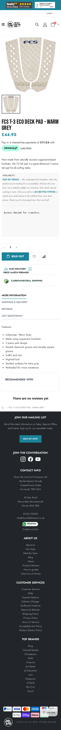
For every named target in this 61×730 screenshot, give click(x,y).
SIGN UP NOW (30, 438)
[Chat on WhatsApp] (30, 523)
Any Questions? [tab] (12, 315)
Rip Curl (30, 687)
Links (49, 13)
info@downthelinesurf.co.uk (30, 518)
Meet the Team (30, 553)
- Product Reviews (30, 565)
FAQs (30, 593)
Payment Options (30, 597)
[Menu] (3, 24)
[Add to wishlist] (34, 256)
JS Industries (30, 670)
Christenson (31, 654)
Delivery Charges (30, 601)
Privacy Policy (30, 618)
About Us (30, 545)
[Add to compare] (44, 256)
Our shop (30, 549)
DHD (30, 658)
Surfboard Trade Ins (30, 605)
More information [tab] (14, 295)
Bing (30, 646)
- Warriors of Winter (30, 573)
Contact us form (31, 529)
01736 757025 (30, 514)
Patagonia (30, 678)
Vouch (30, 691)
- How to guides (31, 569)
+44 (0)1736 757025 (44, 191)
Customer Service (30, 589)
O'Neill (30, 683)
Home (3, 407)
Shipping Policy (31, 614)
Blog (30, 557)
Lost (30, 674)
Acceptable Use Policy (30, 626)
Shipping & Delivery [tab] (14, 302)
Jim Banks (30, 666)
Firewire (30, 662)
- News (30, 561)
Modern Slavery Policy (30, 630)
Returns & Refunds (30, 609)
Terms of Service (30, 622)
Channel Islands (30, 650)
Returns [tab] (7, 309)
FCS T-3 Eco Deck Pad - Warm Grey (30, 125)
